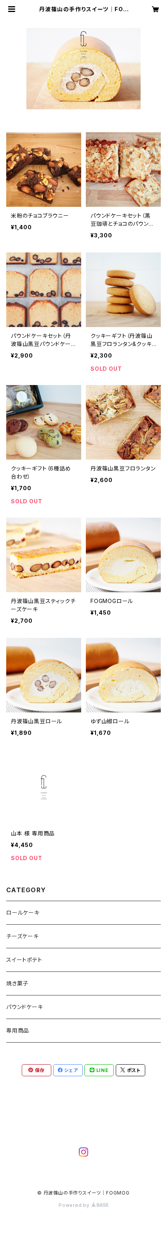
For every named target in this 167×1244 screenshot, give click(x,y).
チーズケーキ (22, 936)
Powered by (75, 1205)
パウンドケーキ (24, 1007)
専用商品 (17, 1030)
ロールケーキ (23, 912)
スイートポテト (24, 959)
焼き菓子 (17, 983)
